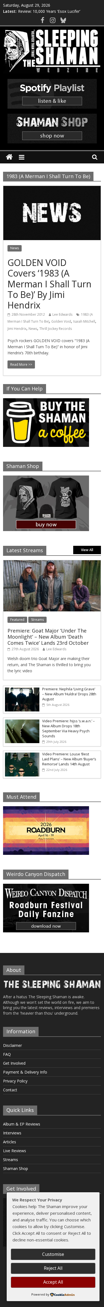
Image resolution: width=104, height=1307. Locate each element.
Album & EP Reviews (21, 1124)
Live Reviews (14, 1150)
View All (87, 549)
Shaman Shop (15, 1168)
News (14, 248)
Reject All (53, 1268)
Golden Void (61, 321)
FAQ (7, 1054)
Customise (53, 1254)
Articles (9, 1141)
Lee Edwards (62, 314)
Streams (37, 619)
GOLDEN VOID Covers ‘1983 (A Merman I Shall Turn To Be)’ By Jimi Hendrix (49, 284)
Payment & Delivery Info (25, 1072)
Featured (17, 619)
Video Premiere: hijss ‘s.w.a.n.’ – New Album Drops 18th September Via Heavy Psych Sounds (68, 728)
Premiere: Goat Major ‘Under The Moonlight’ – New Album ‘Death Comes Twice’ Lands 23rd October (48, 636)
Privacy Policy (15, 1081)
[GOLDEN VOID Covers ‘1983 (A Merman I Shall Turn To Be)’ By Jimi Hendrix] (52, 189)
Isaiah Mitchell (84, 321)
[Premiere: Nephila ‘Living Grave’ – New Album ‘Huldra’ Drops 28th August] (21, 688)
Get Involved (14, 1063)
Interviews (12, 1133)
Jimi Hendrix (16, 328)
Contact (10, 1089)
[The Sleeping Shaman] (9, 157)
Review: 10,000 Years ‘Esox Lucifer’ (49, 11)
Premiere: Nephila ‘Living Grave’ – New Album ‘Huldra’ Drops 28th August (69, 693)
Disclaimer (12, 1045)
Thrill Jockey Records (55, 328)
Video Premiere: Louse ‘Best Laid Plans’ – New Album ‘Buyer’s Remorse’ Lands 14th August (69, 758)
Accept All (53, 1282)
